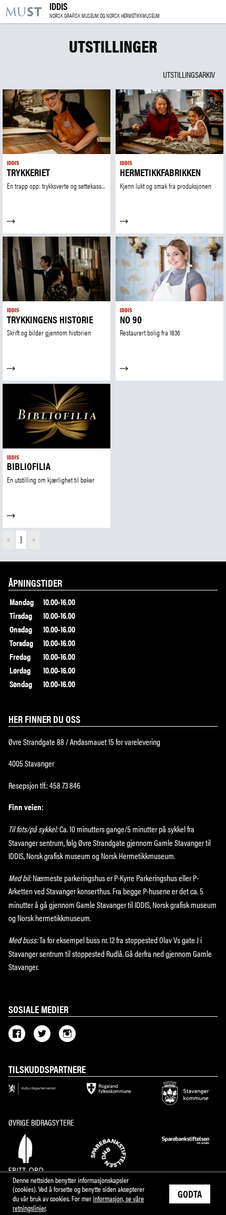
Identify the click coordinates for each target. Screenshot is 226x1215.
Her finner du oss (44, 718)
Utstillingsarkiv (189, 74)
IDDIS (104, 10)
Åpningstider (35, 582)
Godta (190, 1193)
